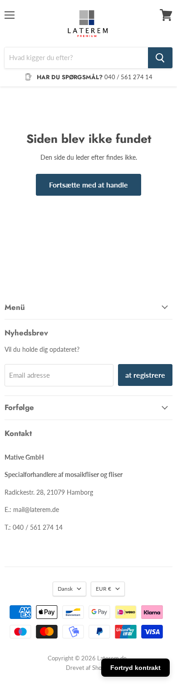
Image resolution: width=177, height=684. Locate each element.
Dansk (65, 588)
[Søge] (160, 57)
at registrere (145, 374)
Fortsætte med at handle (88, 184)
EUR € (103, 588)
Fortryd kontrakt (135, 667)
